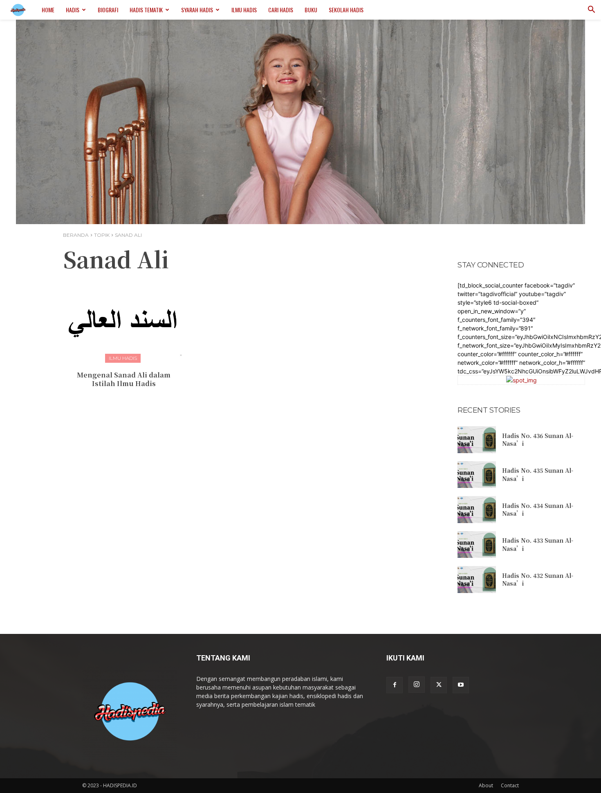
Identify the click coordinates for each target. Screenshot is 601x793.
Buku (311, 9)
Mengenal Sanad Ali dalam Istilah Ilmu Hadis (123, 379)
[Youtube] (461, 685)
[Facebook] (394, 685)
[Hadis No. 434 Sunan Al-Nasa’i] (476, 509)
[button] (591, 10)
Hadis (72, 9)
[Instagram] (416, 684)
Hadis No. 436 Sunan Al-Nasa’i (537, 439)
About (486, 785)
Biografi (108, 9)
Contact (510, 785)
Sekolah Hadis (346, 9)
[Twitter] (439, 685)
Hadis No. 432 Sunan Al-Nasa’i (537, 579)
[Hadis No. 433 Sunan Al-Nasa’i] (476, 544)
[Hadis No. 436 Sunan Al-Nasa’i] (476, 439)
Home (48, 9)
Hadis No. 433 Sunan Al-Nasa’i (537, 544)
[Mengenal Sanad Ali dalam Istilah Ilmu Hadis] (123, 320)
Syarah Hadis (197, 9)
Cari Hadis (280, 9)
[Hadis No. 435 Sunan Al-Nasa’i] (476, 474)
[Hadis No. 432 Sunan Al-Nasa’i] (476, 579)
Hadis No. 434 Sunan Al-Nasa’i (537, 509)
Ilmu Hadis (244, 9)
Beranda (76, 235)
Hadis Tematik (146, 9)
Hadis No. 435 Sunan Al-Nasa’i (537, 474)
